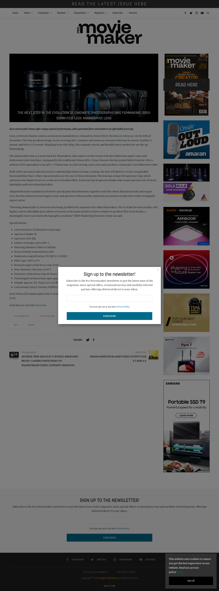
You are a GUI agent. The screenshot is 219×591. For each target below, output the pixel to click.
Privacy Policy (123, 307)
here (179, 572)
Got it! (191, 580)
